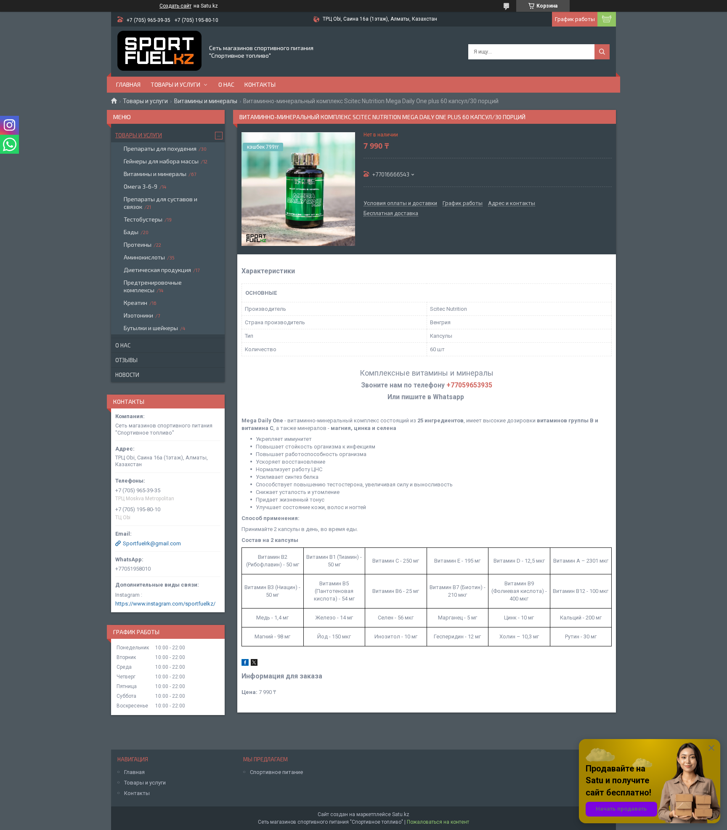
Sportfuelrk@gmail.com (152, 543)
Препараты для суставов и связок (160, 202)
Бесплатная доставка (391, 213)
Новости (127, 374)
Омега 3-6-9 (140, 186)
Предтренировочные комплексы (153, 286)
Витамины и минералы (205, 101)
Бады (131, 231)
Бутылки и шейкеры (151, 327)
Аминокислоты (144, 257)
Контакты (260, 84)
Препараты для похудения (160, 148)
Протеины (137, 244)
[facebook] (245, 664)
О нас (226, 84)
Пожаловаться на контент (438, 822)
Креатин (135, 302)
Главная (128, 84)
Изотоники (138, 315)
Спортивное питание (276, 772)
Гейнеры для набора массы (161, 161)
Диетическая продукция (157, 269)
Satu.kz (400, 814)
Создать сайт (175, 6)
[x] (254, 664)
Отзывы (126, 360)
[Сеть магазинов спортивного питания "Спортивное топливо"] (159, 51)
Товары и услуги (175, 84)
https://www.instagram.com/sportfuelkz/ (165, 603)
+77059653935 (469, 385)
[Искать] (602, 51)
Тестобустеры (143, 219)
